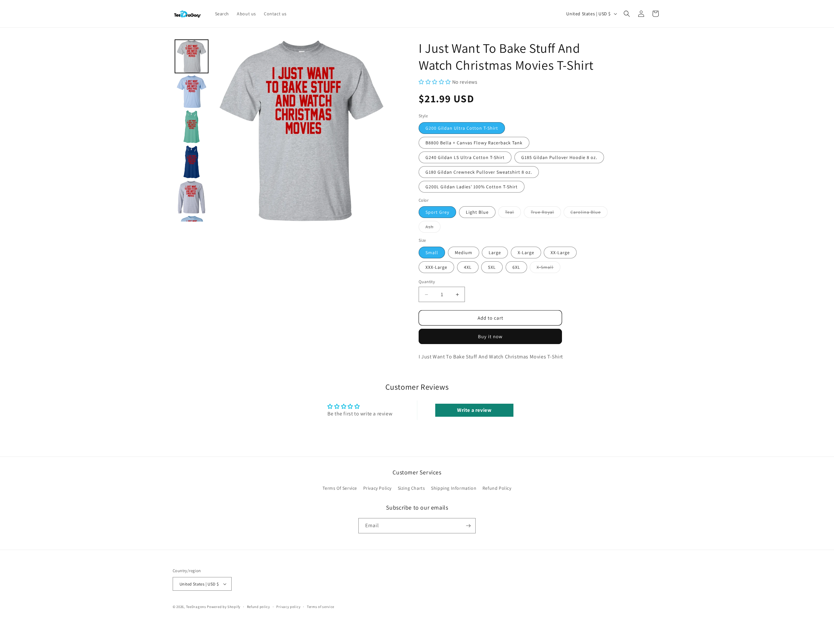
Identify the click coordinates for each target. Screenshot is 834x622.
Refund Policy (496, 488)
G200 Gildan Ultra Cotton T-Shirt (461, 128)
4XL (468, 267)
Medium (463, 252)
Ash (432, 228)
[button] (627, 14)
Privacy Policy (377, 488)
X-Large (526, 252)
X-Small (548, 268)
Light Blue (477, 212)
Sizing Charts (411, 488)
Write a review (474, 410)
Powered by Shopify (223, 606)
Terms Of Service (340, 488)
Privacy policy (288, 606)
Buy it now (490, 336)
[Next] (383, 131)
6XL (516, 267)
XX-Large (560, 252)
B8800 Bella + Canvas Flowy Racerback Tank (474, 143)
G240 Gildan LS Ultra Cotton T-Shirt (465, 157)
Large (495, 252)
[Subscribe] (468, 525)
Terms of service (320, 606)
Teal (513, 213)
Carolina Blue (589, 213)
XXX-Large (436, 267)
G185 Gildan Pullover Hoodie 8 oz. (559, 157)
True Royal (546, 213)
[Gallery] (283, 130)
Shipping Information (453, 488)
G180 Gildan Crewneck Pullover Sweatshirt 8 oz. (478, 172)
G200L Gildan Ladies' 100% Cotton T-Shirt (471, 187)
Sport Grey (437, 212)
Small (431, 252)
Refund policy (258, 606)
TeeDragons (196, 606)
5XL (492, 267)
